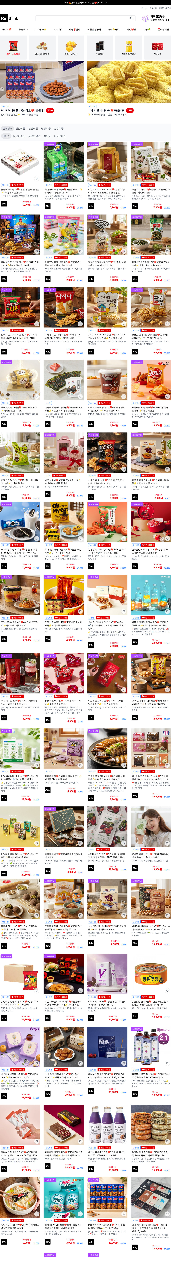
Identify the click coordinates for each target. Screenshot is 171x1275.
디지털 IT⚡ (41, 29)
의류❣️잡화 (74, 29)
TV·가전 (58, 29)
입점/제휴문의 (165, 8)
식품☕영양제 (94, 29)
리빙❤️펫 (131, 29)
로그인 (144, 8)
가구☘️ (146, 29)
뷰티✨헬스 (113, 29)
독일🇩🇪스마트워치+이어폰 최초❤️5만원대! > (85, 2)
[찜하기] (36, 178)
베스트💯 (6, 29)
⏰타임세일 (163, 29)
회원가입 (153, 8)
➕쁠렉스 (23, 29)
